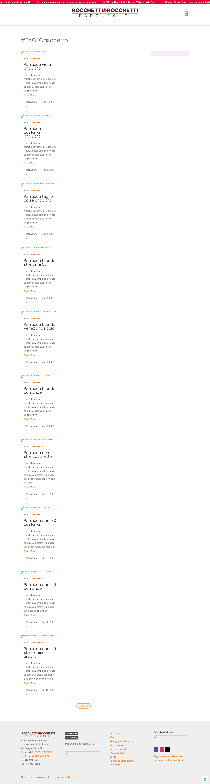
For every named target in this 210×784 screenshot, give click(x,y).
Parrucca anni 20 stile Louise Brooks (40, 652)
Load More (83, 706)
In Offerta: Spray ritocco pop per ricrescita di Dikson (161, 2)
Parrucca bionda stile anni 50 (40, 262)
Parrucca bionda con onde (40, 390)
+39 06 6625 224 (40, 756)
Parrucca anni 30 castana (40, 522)
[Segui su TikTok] (167, 749)
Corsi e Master (117, 745)
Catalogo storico (37, 58)
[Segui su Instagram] (162, 749)
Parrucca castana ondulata (32, 132)
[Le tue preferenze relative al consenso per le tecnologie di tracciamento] (205, 779)
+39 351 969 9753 (42, 752)
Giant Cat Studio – (63, 777)
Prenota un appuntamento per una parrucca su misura (36, 2)
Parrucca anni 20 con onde (40, 586)
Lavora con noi (117, 753)
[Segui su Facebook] (156, 749)
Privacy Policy (71, 733)
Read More (29, 95)
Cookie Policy (71, 738)
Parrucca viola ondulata (37, 66)
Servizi (113, 757)
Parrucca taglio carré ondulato (38, 198)
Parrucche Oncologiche (121, 761)
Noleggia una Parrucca (121, 741)
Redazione (32, 102)
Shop (112, 737)
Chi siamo (115, 733)
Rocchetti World (118, 749)
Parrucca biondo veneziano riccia (39, 326)
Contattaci (115, 764)
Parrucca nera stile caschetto (38, 454)
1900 (26, 58)
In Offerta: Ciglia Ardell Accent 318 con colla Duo (99, 2)
